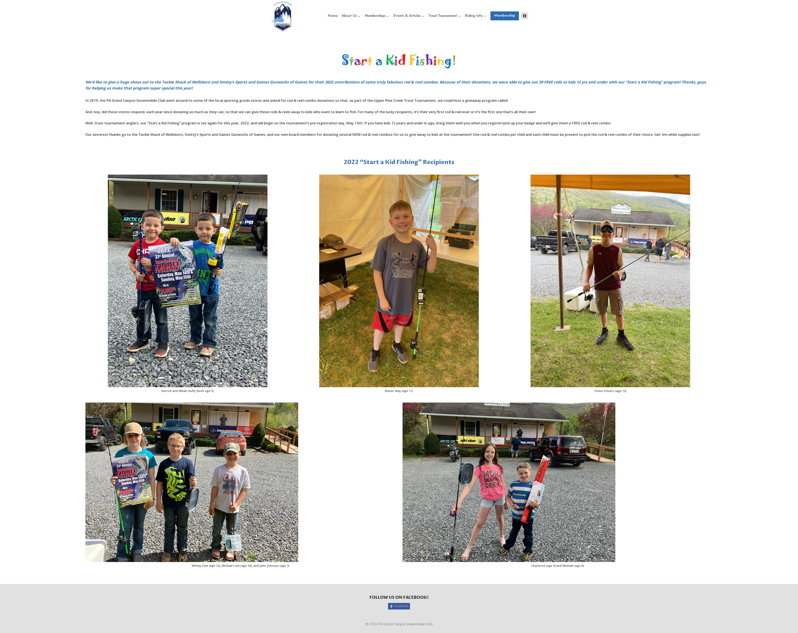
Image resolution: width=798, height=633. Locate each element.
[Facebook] (524, 15)
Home (332, 16)
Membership (504, 16)
